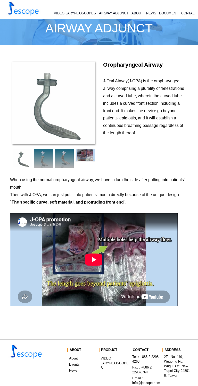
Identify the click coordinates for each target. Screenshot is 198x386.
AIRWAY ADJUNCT (113, 13)
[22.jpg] (43, 158)
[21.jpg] (22, 158)
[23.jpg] (64, 158)
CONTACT (189, 13)
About (73, 358)
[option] (22, 158)
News (73, 370)
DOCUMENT (168, 13)
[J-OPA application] (85, 155)
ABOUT (137, 13)
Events (74, 364)
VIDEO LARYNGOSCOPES (75, 13)
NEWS (151, 13)
